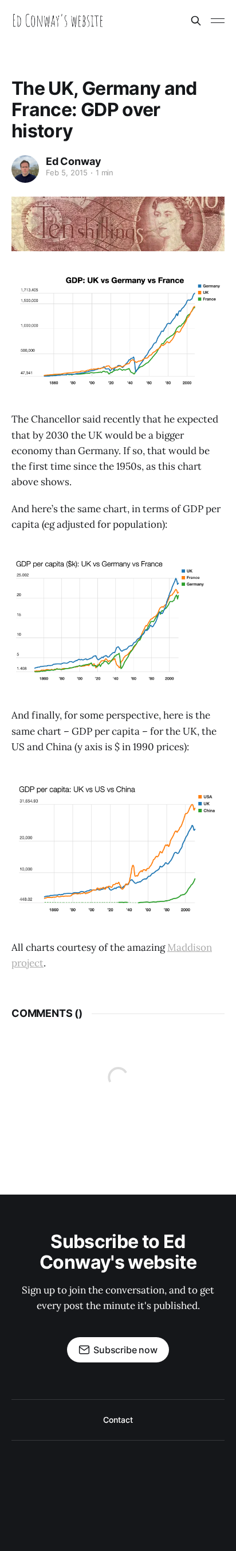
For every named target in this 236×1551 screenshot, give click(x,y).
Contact (117, 1420)
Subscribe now (125, 1350)
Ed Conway (73, 161)
